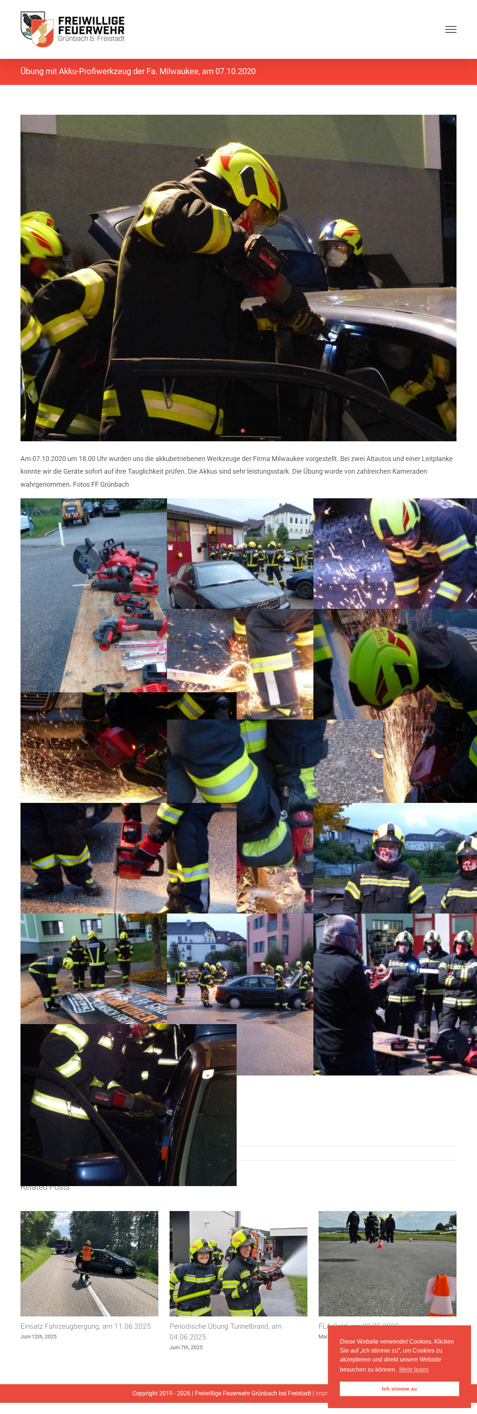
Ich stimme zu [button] (399, 1389)
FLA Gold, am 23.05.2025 (210, 1326)
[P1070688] (238, 278)
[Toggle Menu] (451, 29)
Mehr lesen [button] (414, 1369)
